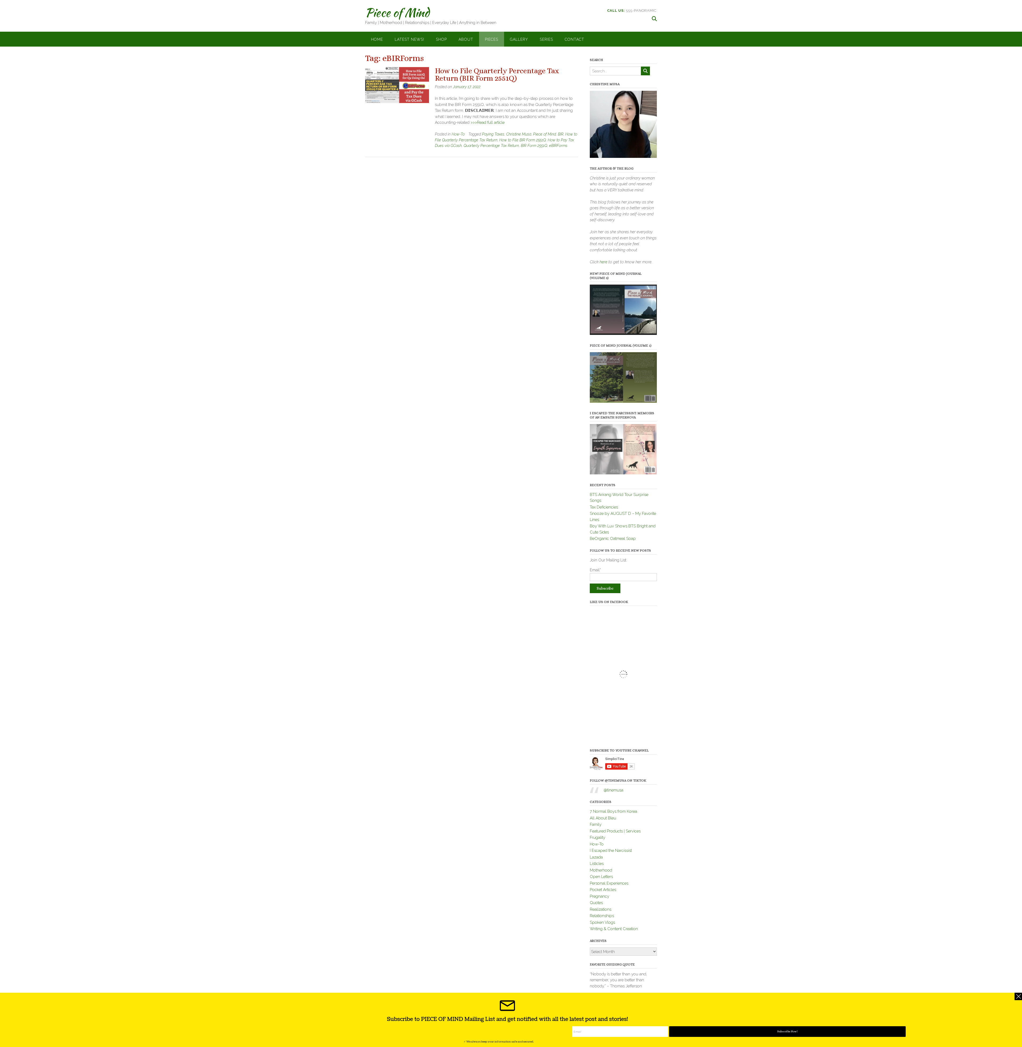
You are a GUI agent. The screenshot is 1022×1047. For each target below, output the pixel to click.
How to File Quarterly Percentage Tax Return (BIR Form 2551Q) (497, 75)
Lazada (596, 857)
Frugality (597, 837)
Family (595, 824)
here (603, 262)
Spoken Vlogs (602, 922)
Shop (441, 39)
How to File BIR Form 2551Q (522, 140)
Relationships (602, 915)
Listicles (597, 863)
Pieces (491, 39)
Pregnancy (599, 896)
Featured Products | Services (615, 831)
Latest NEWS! (409, 39)
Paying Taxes (493, 134)
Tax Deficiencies (604, 507)
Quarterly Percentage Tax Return (491, 145)
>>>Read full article (488, 122)
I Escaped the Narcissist (611, 850)
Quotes (596, 902)
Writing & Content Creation (614, 928)
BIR (560, 134)
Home (377, 39)
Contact (574, 39)
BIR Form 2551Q (534, 145)
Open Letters (601, 876)
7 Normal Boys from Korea (613, 811)
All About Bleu (603, 818)
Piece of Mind (397, 12)
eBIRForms (558, 145)
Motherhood (601, 870)
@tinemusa (613, 790)
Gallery (519, 39)
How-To (458, 134)
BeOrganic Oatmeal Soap (613, 538)
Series (546, 39)
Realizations (600, 909)
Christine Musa (518, 134)
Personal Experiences (609, 883)
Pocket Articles (603, 889)
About (466, 39)
